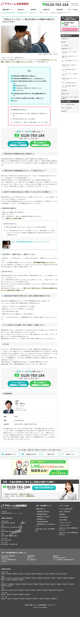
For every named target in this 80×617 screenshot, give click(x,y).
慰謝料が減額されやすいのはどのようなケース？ (69, 79)
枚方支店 (21, 590)
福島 (14, 522)
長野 (15, 531)
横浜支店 (34, 578)
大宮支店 (53, 578)
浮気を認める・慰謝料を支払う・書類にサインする (28, 88)
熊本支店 (35, 598)
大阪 (2, 535)
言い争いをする (20, 90)
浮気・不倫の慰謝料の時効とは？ (69, 82)
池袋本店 (3, 578)
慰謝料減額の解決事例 (42, 514)
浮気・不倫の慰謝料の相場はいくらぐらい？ (69, 70)
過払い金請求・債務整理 (8, 555)
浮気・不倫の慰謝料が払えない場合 (69, 61)
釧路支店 (21, 573)
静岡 (5, 531)
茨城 (14, 527)
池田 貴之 (19, 403)
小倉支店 (9, 598)
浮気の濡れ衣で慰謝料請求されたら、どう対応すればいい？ (29, 78)
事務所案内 (64, 111)
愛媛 (10, 540)
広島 (2, 540)
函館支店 (15, 573)
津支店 (47, 584)
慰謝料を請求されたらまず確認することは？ (69, 52)
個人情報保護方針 (42, 605)
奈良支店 (45, 590)
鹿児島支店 (47, 598)
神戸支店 (33, 590)
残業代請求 (4, 557)
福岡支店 (3, 598)
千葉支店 (65, 578)
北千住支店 (15, 578)
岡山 (5, 540)
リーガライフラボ (63, 525)
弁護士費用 (59, 9)
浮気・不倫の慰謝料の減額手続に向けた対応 (69, 86)
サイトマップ (51, 605)
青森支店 (40, 573)
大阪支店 (3, 590)
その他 (3, 561)
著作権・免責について (31, 605)
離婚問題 (55, 555)
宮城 (11, 522)
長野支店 (65, 584)
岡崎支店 (18, 584)
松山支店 (27, 594)
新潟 (13, 531)
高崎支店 (21, 579)
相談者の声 (46, 9)
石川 (18, 531)
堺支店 (15, 590)
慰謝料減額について (66, 48)
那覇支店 (54, 598)
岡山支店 (15, 594)
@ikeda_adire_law (19, 410)
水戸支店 (8, 579)
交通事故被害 (30, 555)
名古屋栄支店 (11, 584)
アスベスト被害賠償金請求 (8, 559)
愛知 (2, 531)
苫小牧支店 (27, 573)
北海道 (2, 522)
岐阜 (7, 531)
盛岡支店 (52, 573)
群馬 (19, 527)
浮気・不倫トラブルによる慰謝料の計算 (69, 74)
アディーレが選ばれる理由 (67, 104)
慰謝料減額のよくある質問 (43, 516)
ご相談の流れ (20, 9)
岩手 (8, 522)
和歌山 (15, 535)
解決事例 (33, 9)
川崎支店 (40, 578)
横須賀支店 (46, 578)
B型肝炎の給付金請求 (58, 557)
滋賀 (13, 535)
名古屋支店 (3, 584)
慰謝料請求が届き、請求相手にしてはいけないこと (69, 65)
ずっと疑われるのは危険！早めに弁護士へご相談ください (28, 98)
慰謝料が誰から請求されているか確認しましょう (69, 57)
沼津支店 (36, 584)
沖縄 (16, 544)
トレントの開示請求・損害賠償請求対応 (63, 559)
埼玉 (8, 527)
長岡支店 (59, 584)
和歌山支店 (59, 590)
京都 (5, 535)
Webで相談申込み (63, 517)
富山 (20, 531)
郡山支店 (64, 573)
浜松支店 (30, 584)
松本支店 (71, 584)
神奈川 (5, 527)
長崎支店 (22, 598)
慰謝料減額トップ (7, 9)
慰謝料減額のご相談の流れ (43, 511)
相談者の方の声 (65, 93)
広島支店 (3, 594)
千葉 (11, 527)
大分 (10, 544)
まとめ (15, 100)
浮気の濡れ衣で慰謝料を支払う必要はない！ (25, 76)
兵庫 (7, 535)
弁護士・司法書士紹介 (66, 107)
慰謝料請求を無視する (21, 85)
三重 (10, 531)
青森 (6, 522)
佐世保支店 (28, 598)
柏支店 (2, 579)
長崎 (5, 544)
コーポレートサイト (64, 522)
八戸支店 (46, 573)
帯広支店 (34, 573)
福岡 (2, 544)
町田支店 (22, 578)
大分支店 (41, 598)
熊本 (7, 544)
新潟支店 (53, 584)
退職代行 (29, 557)
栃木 (16, 527)
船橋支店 (71, 578)
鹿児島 (13, 544)
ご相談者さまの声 (30, 454)
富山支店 (9, 585)
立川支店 (9, 578)
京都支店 (27, 590)
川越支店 (59, 578)
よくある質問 (64, 45)
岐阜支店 (42, 584)
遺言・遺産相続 (31, 559)
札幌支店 (3, 573)
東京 (2, 527)
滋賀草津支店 (52, 590)
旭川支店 (9, 573)
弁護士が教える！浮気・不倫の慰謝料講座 (69, 97)
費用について (70, 454)
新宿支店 (28, 578)
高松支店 (21, 594)
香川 (7, 540)
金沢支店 (3, 585)
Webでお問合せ (63, 519)
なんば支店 (9, 590)
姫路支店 (39, 590)
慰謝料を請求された (41, 508)
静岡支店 (24, 584)
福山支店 (9, 594)
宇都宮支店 (14, 579)
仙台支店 (58, 573)
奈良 (10, 535)
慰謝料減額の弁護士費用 (42, 521)
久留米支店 (15, 598)
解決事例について (10, 454)
